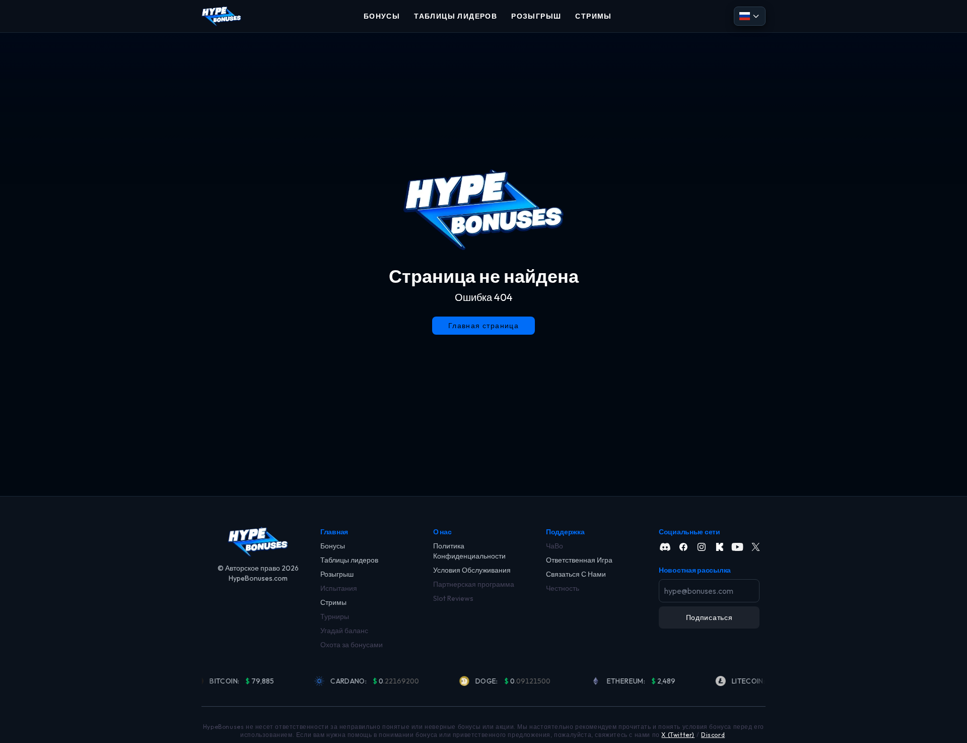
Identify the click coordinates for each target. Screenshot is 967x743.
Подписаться (709, 617)
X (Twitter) (678, 734)
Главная (334, 531)
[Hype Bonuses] (221, 16)
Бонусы (332, 545)
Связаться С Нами (576, 574)
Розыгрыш (337, 574)
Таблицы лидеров (349, 560)
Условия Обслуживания (472, 570)
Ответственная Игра (579, 560)
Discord (713, 734)
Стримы (333, 602)
